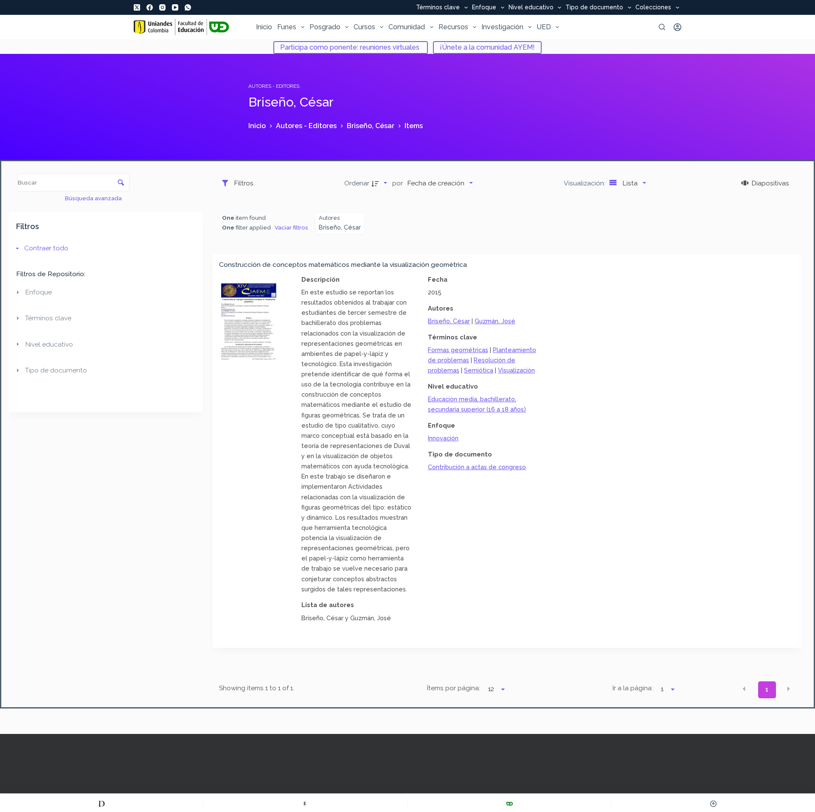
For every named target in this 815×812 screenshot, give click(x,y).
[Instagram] (162, 7)
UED (544, 27)
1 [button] (766, 689)
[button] (744, 688)
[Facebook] (149, 7)
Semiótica (478, 370)
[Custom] (101, 803)
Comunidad (406, 27)
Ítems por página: (453, 688)
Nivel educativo (531, 8)
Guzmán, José (495, 321)
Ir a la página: (633, 688)
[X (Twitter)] (137, 7)
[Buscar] (662, 27)
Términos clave (438, 8)
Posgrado (324, 27)
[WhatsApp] (188, 7)
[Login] (677, 27)
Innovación (443, 438)
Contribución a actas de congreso (477, 466)
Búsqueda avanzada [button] (94, 198)
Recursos (453, 27)
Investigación (502, 27)
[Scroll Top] (713, 803)
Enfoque (484, 8)
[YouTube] (175, 7)
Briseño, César (449, 321)
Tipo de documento (594, 8)
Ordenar (356, 183)
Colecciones (653, 8)
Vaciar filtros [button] (291, 227)
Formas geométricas (458, 349)
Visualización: (585, 183)
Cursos (364, 27)
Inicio (264, 27)
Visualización (516, 370)
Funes (286, 27)
